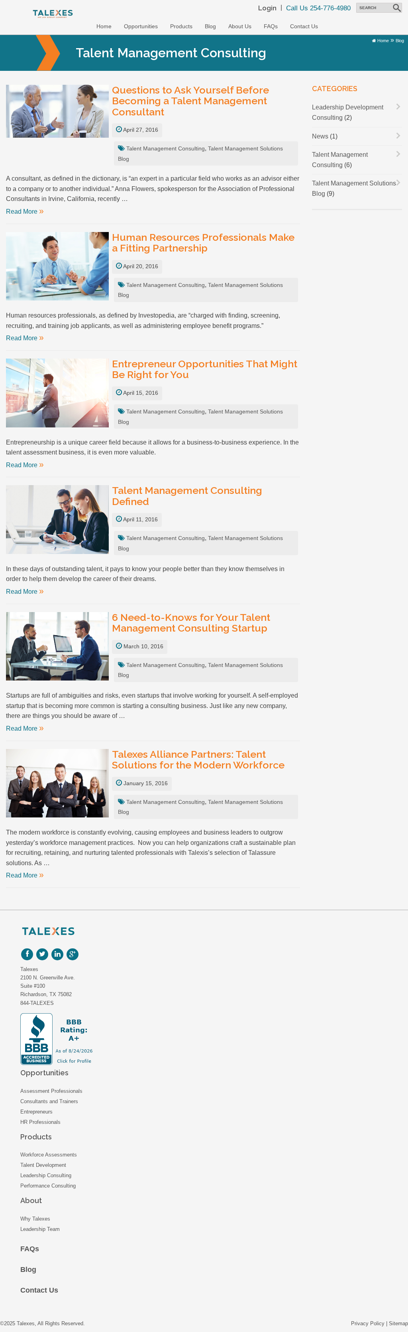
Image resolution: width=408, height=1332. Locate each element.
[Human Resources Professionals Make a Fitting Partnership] (57, 268)
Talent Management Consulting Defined (187, 496)
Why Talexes (35, 1219)
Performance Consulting (48, 1186)
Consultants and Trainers (49, 1101)
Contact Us (304, 26)
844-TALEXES (37, 1003)
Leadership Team (40, 1229)
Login (267, 8)
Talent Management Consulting (165, 148)
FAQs (271, 26)
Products (181, 26)
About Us (239, 26)
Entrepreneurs (36, 1112)
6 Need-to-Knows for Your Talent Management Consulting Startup (191, 623)
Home (104, 26)
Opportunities (141, 26)
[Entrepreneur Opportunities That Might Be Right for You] (57, 395)
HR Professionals (40, 1122)
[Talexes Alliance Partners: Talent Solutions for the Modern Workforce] (57, 785)
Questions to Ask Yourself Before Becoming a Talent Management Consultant (190, 101)
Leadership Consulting (45, 1175)
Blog (210, 26)
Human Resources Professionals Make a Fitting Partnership (203, 243)
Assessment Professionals (51, 1091)
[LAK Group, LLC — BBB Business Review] (120, 1039)
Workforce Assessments (48, 1155)
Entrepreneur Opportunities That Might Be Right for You (204, 369)
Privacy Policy (367, 1323)
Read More (25, 211)
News (320, 136)
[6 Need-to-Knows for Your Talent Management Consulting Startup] (57, 648)
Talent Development (43, 1165)
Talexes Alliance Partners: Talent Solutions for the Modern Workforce (198, 760)
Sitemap (398, 1323)
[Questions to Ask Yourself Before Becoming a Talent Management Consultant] (57, 113)
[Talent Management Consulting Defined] (57, 521)
